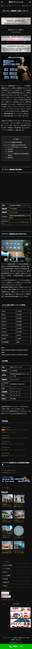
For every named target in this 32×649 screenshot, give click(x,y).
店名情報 (10, 149)
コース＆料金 (6, 568)
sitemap (5, 585)
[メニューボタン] (2, 2)
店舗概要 (13, 639)
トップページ (6, 561)
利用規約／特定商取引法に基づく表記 (21, 637)
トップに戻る (5, 487)
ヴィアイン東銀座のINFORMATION (15, 145)
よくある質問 (6, 575)
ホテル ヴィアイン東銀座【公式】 (20, 222)
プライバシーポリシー (7, 637)
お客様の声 (6, 582)
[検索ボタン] (30, 2)
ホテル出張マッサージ (9, 470)
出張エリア (6, 572)
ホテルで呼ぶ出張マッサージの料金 (17, 147)
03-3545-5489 (14, 212)
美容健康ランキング (6, 590)
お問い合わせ (18, 639)
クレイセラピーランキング (7, 599)
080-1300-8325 (16, 32)
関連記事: (10, 157)
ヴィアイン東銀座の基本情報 (13, 142)
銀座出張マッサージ (9, 472)
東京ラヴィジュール (16, 2)
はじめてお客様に (8, 565)
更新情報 (10, 151)
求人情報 (5, 579)
